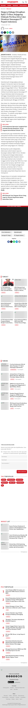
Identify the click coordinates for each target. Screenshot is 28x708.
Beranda (3, 8)
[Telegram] (10, 32)
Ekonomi (9, 8)
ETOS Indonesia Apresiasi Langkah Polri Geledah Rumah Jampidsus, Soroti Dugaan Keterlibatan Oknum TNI (14, 128)
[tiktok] (21, 676)
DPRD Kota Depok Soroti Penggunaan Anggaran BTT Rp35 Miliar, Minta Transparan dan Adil (18, 386)
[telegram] (14, 676)
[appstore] (11, 682)
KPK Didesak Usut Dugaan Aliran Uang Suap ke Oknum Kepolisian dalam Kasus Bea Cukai (14, 197)
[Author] (2, 28)
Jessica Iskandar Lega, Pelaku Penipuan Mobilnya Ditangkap (14, 613)
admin (10, 28)
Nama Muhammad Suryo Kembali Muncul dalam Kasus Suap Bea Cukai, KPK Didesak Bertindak (7, 306)
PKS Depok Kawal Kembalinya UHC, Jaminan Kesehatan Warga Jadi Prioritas (18, 404)
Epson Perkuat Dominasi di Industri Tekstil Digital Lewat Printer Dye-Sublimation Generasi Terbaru (17, 528)
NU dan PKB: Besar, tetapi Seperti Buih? (15, 635)
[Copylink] (13, 32)
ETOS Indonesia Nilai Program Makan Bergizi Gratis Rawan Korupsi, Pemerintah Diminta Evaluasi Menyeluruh (7, 323)
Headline (4, 479)
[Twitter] (5, 32)
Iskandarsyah (17, 232)
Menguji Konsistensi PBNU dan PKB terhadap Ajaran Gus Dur (16, 649)
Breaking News (11, 479)
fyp (2, 485)
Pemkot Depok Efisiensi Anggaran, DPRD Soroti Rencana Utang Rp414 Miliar (18, 395)
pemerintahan (20, 482)
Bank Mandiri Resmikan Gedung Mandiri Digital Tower (15, 656)
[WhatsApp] (7, 32)
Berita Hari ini (19, 479)
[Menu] (2, 2)
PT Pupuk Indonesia (19, 235)
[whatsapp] (12, 676)
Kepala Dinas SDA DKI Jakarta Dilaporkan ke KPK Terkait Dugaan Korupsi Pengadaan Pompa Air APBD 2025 (20, 307)
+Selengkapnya (23, 552)
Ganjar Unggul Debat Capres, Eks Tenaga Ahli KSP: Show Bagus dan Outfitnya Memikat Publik (15, 627)
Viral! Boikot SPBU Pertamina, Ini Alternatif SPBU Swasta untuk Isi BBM (15, 591)
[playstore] (17, 682)
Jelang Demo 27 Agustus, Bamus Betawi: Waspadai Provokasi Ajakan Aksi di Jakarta (17, 376)
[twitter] (9, 676)
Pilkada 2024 (4, 482)
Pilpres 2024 (12, 482)
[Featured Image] (14, 51)
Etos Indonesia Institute (7, 232)
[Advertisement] (14, 258)
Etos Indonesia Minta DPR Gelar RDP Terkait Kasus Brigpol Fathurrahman (20, 322)
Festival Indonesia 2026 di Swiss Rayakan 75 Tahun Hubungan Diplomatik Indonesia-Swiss (17, 367)
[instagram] (16, 676)
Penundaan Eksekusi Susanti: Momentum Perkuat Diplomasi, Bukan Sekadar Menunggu (14, 642)
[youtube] (19, 676)
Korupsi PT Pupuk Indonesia (7, 235)
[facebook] (7, 676)
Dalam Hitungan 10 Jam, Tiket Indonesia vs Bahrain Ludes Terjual (16, 607)
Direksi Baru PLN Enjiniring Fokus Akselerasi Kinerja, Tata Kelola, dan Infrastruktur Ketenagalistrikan (18, 546)
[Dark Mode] (23, 2)
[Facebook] (2, 32)
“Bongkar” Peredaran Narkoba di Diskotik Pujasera (15, 620)
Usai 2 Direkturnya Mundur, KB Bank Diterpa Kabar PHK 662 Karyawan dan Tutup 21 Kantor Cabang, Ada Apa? (18, 537)
